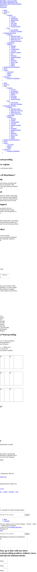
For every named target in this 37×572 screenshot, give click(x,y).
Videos (9, 75)
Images (9, 73)
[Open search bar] (20, 80)
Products (9, 15)
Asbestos (13, 46)
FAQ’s (5, 68)
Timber (13, 64)
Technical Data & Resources (12, 67)
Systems (9, 34)
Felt (12, 54)
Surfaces (9, 44)
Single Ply (14, 60)
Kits (8, 28)
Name (2, 561)
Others (13, 65)
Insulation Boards (16, 57)
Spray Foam (14, 62)
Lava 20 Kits (14, 30)
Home (5, 10)
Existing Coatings (16, 52)
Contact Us (7, 77)
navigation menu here (16, 527)
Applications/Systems (10, 33)
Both (1, 269)
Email (2, 566)
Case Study (10, 72)
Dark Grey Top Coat (17, 38)
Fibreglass (14, 55)
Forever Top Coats (16, 41)
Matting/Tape (14, 20)
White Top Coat (15, 39)
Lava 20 (13, 17)
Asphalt (13, 47)
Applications (10, 42)
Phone (2, 570)
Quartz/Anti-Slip (15, 26)
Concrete (13, 51)
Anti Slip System (15, 36)
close (1, 530)
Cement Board (15, 49)
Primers (13, 21)
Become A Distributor (13, 78)
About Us (6, 12)
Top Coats (14, 23)
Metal (12, 59)
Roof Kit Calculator (16, 31)
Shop (5, 13)
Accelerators (14, 18)
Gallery (6, 70)
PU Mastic (14, 25)
